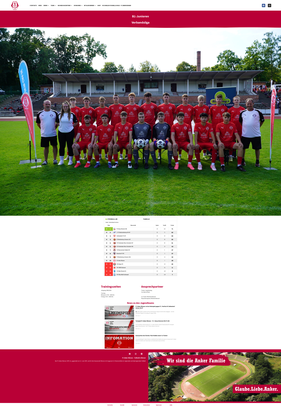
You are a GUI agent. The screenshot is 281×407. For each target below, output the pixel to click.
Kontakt (122, 405)
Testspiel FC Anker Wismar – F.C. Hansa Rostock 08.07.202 (153, 321)
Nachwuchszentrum (64, 5)
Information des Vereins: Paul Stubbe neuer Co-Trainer (152, 335)
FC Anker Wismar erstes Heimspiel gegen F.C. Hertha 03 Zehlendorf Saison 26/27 (155, 307)
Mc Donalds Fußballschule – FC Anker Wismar (116, 5)
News (40, 5)
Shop (99, 5)
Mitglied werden (89, 5)
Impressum (159, 405)
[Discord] (141, 354)
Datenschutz (146, 405)
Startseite (33, 5)
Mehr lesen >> (138, 315)
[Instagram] (269, 5)
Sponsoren (77, 5)
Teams (53, 5)
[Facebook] (263, 5)
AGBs (171, 405)
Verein (45, 5)
